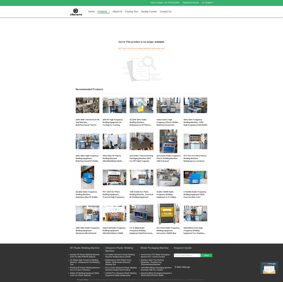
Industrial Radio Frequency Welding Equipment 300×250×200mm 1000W (114, 230)
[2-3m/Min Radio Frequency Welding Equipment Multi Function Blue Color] (195, 177)
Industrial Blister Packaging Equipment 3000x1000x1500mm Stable (156, 274)
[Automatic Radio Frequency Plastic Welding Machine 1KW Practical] (168, 141)
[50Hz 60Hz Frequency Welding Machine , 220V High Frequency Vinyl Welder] (195, 105)
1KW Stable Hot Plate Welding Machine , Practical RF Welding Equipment (141, 194)
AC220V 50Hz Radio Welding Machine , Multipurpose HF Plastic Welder (140, 122)
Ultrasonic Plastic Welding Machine (119, 249)
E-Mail (178, 267)
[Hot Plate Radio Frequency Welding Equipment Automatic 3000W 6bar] (168, 213)
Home (91, 12)
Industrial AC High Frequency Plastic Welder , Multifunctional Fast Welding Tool (168, 122)
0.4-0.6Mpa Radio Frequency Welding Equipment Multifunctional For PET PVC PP (141, 231)
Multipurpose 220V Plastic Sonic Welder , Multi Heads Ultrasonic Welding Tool (118, 262)
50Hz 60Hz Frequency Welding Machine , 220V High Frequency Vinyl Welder (195, 122)
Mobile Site (180, 271)
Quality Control (149, 12)
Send (206, 255)
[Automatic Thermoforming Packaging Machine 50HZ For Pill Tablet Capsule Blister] (141, 141)
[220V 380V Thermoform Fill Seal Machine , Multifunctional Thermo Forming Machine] (87, 105)
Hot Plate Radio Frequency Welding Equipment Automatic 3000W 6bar (168, 230)
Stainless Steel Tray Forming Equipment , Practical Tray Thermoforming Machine (152, 262)
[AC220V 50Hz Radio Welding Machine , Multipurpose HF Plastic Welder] (141, 105)
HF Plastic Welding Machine (85, 248)
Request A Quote (191, 2)
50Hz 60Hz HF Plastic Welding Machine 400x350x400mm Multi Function (112, 158)
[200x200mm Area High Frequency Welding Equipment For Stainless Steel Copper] (195, 213)
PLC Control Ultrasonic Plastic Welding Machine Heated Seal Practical (121, 269)
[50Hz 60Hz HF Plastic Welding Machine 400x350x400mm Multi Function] (114, 141)
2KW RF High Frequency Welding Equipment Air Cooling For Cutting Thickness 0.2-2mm (113, 122)
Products (102, 12)
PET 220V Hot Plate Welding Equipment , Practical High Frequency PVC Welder (113, 195)
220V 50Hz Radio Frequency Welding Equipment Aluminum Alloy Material (87, 230)
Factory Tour (131, 12)
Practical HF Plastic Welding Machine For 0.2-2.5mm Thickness (85, 269)
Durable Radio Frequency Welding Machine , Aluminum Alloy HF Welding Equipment (87, 195)
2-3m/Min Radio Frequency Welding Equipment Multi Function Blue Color (195, 194)
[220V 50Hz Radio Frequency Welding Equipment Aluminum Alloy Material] (87, 213)
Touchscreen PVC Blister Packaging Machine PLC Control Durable (155, 256)
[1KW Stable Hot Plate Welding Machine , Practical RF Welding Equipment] (141, 177)
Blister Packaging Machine (155, 248)
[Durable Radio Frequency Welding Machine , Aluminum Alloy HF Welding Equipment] (87, 177)
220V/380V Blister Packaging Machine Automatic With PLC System (156, 269)
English (208, 2)
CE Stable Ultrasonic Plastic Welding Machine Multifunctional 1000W (120, 256)
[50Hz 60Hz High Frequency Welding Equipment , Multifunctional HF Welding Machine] (87, 141)
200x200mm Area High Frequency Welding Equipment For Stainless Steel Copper (194, 231)
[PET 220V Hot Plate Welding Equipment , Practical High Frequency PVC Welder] (114, 177)
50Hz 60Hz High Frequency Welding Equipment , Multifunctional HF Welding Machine (87, 158)
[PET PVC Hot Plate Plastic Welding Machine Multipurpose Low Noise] (195, 141)
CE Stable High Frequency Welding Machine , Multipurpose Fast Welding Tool (85, 262)
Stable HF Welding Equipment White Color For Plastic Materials (84, 274)
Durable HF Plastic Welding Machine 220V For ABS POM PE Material (84, 256)
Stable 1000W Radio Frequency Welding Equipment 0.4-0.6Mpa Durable (166, 195)
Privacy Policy (82, 280)
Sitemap (186, 267)
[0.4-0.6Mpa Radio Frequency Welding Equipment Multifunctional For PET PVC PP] (141, 213)
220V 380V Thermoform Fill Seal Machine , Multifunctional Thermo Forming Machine (87, 122)
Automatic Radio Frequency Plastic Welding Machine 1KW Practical (168, 158)
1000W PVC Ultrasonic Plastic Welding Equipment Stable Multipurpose (121, 274)
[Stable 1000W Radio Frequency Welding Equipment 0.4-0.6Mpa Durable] (168, 177)
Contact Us (165, 12)
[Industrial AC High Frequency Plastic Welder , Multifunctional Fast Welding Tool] (168, 105)
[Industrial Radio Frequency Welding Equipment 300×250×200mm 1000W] (114, 213)
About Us (117, 12)
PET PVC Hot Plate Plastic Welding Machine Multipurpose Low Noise (195, 158)
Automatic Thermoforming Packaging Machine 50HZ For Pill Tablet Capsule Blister (141, 158)
